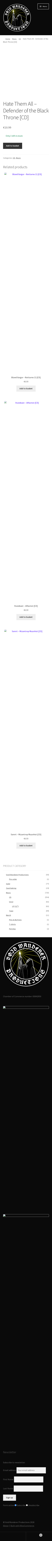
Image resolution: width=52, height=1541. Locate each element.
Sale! (8, 884)
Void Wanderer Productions (17, 874)
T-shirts (12, 924)
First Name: (8, 1479)
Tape (11, 911)
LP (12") (15, 906)
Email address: (10, 1470)
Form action (8, 1505)
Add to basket (12, 145)
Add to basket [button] (26, 388)
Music (14, 39)
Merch (8, 915)
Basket (33, 1534)
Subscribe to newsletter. (14, 1462)
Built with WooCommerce (22, 1525)
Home (7, 39)
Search (13, 1536)
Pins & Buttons (15, 920)
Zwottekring (11, 888)
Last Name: (8, 1488)
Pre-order (13, 879)
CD (20, 39)
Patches (12, 929)
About (6, 1525)
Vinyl (11, 902)
